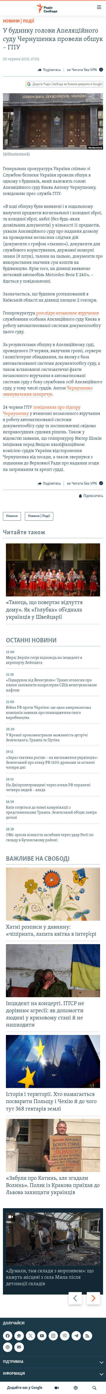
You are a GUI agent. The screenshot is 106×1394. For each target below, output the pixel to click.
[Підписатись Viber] (64, 1336)
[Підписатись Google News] (19, 1336)
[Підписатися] (19, 1347)
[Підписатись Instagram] (53, 1336)
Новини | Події (18, 21)
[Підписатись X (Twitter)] (30, 1336)
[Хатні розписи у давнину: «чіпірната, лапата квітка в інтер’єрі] (53, 894)
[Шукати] (94, 1388)
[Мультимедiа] (56, 1388)
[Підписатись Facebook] (7, 1336)
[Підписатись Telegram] (76, 1336)
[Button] (49, 70)
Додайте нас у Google (24, 1388)
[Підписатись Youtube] (42, 1336)
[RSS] (87, 1336)
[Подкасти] (75, 1388)
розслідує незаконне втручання (67, 313)
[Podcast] (7, 1347)
